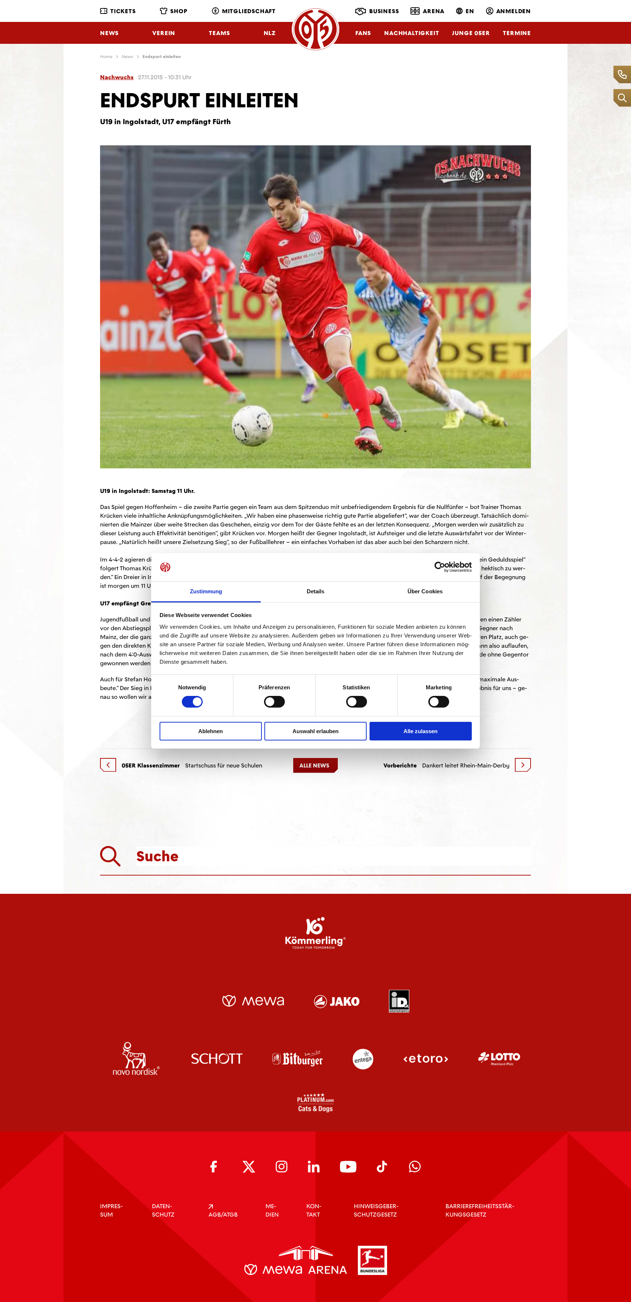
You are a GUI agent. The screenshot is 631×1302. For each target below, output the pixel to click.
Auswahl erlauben (315, 731)
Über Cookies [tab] (425, 591)
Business (384, 11)
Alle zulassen (420, 731)
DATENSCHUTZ (163, 1210)
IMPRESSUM (111, 1210)
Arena (433, 11)
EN (470, 11)
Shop (178, 11)
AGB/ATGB (223, 1214)
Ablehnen (210, 731)
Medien (272, 1210)
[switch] (274, 702)
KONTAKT (313, 1210)
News (109, 33)
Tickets (123, 11)
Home (106, 57)
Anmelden (513, 11)
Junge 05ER (471, 33)
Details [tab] (316, 591)
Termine (517, 33)
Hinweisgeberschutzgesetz (376, 1210)
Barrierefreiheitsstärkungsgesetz (479, 1210)
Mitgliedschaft (249, 11)
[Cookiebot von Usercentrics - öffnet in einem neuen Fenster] (440, 567)
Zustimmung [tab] (206, 591)
